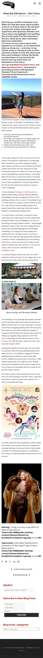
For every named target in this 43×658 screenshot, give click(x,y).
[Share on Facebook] (2, 561)
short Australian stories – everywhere (21, 648)
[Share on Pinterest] (18, 561)
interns (34, 16)
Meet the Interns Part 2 (12, 67)
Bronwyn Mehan (25, 16)
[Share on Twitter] (6, 561)
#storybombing (20, 575)
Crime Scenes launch (23, 569)
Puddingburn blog (8, 250)
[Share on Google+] (10, 561)
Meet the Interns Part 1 (24, 65)
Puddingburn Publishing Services (26, 192)
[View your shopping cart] (34, 3)
